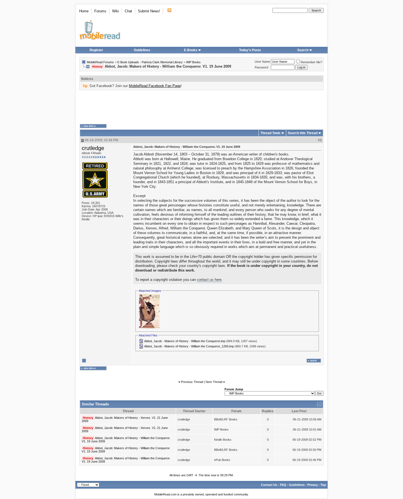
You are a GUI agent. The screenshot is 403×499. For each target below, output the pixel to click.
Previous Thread (192, 381)
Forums (100, 11)
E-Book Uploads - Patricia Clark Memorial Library (150, 62)
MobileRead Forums (100, 62)
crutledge (93, 148)
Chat (128, 11)
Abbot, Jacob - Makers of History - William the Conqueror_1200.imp (189, 346)
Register (96, 50)
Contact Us (269, 484)
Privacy (312, 484)
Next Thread (214, 381)
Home (84, 11)
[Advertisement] (201, 107)
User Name (262, 61)
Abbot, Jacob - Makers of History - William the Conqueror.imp (184, 341)
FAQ (283, 484)
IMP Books (193, 62)
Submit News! (149, 11)
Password (261, 67)
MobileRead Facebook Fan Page (155, 86)
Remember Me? (311, 62)
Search (302, 50)
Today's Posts (250, 50)
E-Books (190, 50)
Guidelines (142, 50)
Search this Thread (302, 133)
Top (323, 484)
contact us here (209, 280)
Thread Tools (270, 133)
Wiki (115, 11)
